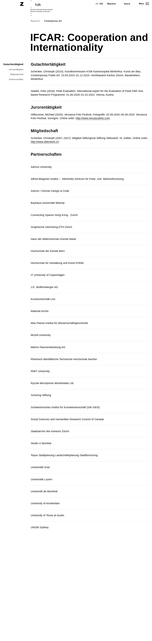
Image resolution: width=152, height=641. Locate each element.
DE (97, 4)
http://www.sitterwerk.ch (45, 141)
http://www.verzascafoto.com (93, 118)
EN (101, 4)
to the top (144, 633)
